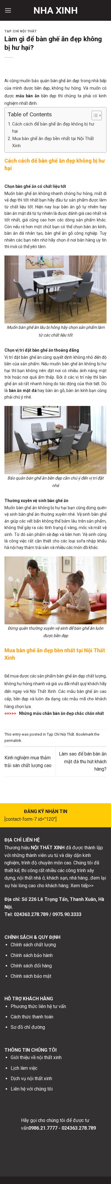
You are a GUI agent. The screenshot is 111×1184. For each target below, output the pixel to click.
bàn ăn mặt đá (23, 390)
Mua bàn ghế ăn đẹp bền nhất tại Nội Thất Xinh (53, 142)
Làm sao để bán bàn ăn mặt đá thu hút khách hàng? (83, 761)
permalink (12, 740)
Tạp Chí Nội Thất (20, 31)
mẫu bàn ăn (27, 95)
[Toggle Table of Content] (93, 115)
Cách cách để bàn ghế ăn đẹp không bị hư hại (53, 127)
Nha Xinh (55, 10)
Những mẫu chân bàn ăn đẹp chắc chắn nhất (61, 713)
